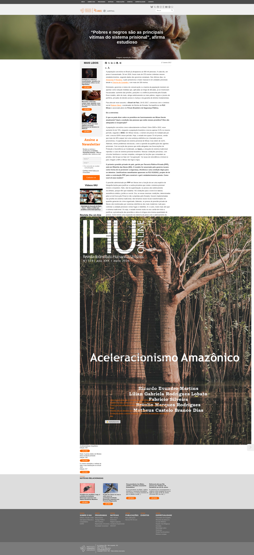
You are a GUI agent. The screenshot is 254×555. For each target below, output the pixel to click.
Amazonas (110, 80)
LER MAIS (87, 87)
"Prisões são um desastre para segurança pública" (128, 411)
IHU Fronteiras (99, 521)
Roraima (119, 80)
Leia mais (85, 451)
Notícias (110, 1)
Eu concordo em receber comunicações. (92, 167)
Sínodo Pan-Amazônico (162, 532)
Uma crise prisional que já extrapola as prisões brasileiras (131, 400)
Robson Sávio (116, 105)
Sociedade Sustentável (101, 526)
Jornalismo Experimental (117, 524)
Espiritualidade (140, 1)
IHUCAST (113, 526)
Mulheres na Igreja (161, 534)
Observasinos (99, 517)
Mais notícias (114, 517)
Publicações (120, 1)
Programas (101, 1)
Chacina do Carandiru (120, 82)
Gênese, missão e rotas (87, 517)
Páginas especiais (115, 521)
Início (83, 1)
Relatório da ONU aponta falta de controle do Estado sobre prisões (134, 403)
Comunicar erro (113, 422)
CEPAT (82, 524)
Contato (151, 1)
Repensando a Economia (102, 524)
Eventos (129, 1)
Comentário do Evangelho (163, 517)
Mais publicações (130, 517)
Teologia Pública (99, 520)
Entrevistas (113, 520)
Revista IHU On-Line (131, 520)
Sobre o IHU (91, 1)
